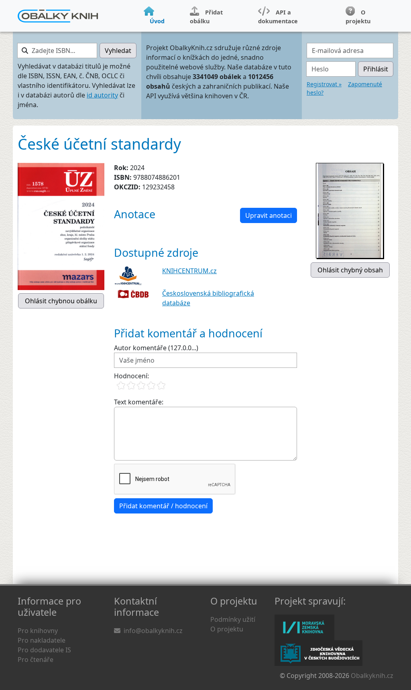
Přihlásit (375, 69)
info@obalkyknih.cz (153, 630)
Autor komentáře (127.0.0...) (156, 347)
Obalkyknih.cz (372, 675)
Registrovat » (324, 84)
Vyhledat (118, 50)
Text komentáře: (138, 402)
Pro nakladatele (41, 640)
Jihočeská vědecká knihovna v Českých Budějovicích (318, 653)
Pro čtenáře (35, 659)
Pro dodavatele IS (44, 649)
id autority (102, 95)
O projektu (226, 629)
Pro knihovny (38, 630)
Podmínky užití (232, 619)
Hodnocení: (131, 375)
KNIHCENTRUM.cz (189, 270)
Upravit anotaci (268, 215)
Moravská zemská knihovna (304, 627)
